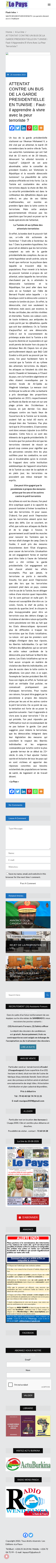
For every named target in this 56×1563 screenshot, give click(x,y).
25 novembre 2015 (18, 75)
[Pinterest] (29, 127)
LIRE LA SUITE (28, 1047)
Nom (28, 1370)
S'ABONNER (30, 1217)
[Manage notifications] (6, 1556)
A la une (19, 31)
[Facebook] (11, 127)
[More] (41, 127)
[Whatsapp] (35, 127)
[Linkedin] (23, 127)
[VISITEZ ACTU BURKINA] (28, 1464)
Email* (28, 1359)
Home (9, 31)
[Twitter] (17, 127)
